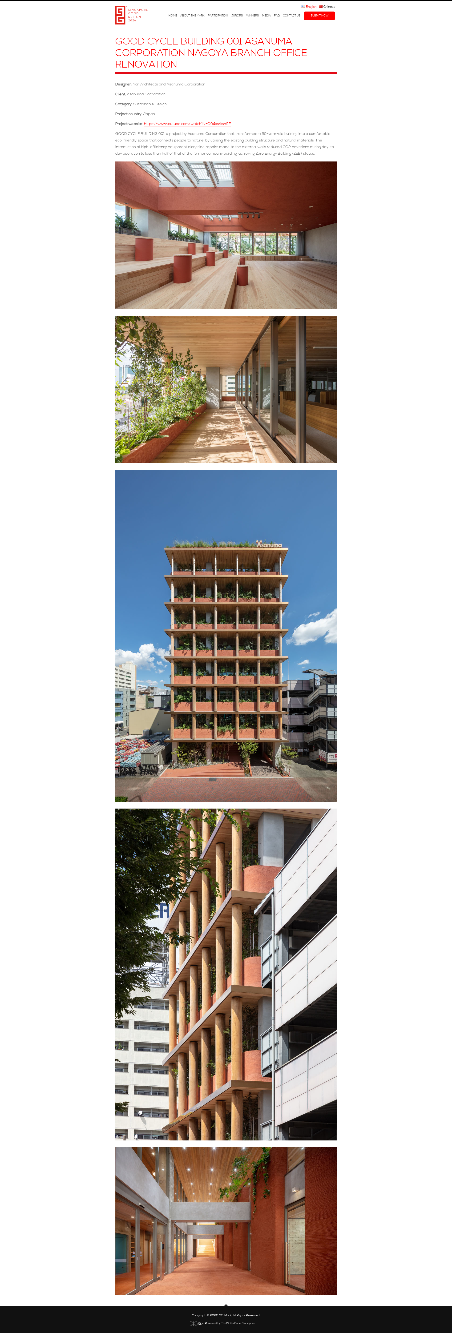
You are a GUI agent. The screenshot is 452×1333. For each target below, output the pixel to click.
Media (266, 15)
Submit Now (320, 15)
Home (173, 15)
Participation (218, 15)
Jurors (237, 15)
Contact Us (292, 15)
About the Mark (192, 15)
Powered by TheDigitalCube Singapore (230, 1323)
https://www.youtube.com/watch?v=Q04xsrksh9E (187, 123)
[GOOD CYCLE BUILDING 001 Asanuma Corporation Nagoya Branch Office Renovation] (226, 235)
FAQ (277, 15)
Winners (252, 15)
